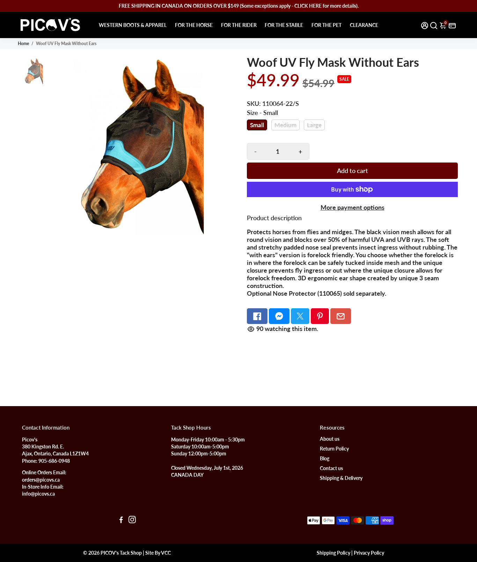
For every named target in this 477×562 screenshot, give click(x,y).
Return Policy (334, 449)
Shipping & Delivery (341, 478)
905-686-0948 (54, 461)
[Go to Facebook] (257, 316)
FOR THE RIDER (239, 25)
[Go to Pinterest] (320, 316)
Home (23, 43)
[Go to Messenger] (279, 316)
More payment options (352, 207)
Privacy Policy (369, 553)
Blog (324, 458)
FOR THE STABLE (284, 25)
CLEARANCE (364, 25)
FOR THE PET (326, 25)
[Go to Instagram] (132, 520)
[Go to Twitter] (300, 316)
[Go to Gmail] (340, 316)
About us (329, 439)
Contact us (331, 468)
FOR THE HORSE (194, 25)
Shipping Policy (333, 553)
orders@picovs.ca (41, 480)
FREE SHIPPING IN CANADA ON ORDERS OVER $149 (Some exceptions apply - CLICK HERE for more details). (239, 6)
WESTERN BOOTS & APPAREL (133, 25)
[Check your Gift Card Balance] (452, 25)
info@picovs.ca (38, 494)
